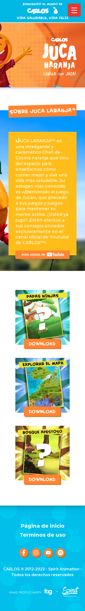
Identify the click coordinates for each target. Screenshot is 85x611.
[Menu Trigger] (74, 10)
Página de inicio (42, 526)
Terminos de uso (43, 535)
